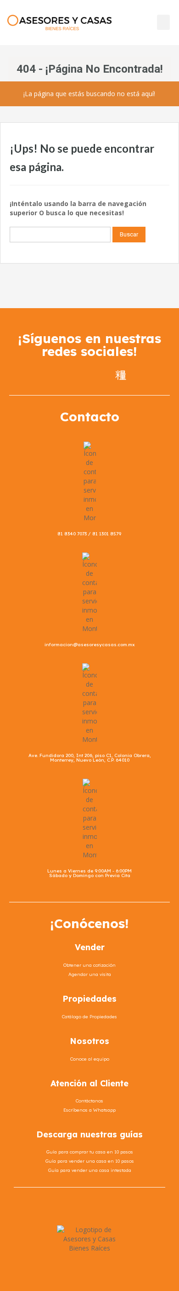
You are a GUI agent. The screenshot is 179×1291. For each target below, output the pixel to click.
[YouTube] (104, 374)
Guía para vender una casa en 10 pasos (89, 1161)
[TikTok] (120, 374)
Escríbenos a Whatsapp (89, 1110)
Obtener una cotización (89, 965)
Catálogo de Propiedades (89, 1017)
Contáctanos (89, 1101)
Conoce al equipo (89, 1059)
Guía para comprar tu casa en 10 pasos (89, 1152)
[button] (163, 22)
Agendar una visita (89, 974)
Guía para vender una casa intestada (89, 1170)
